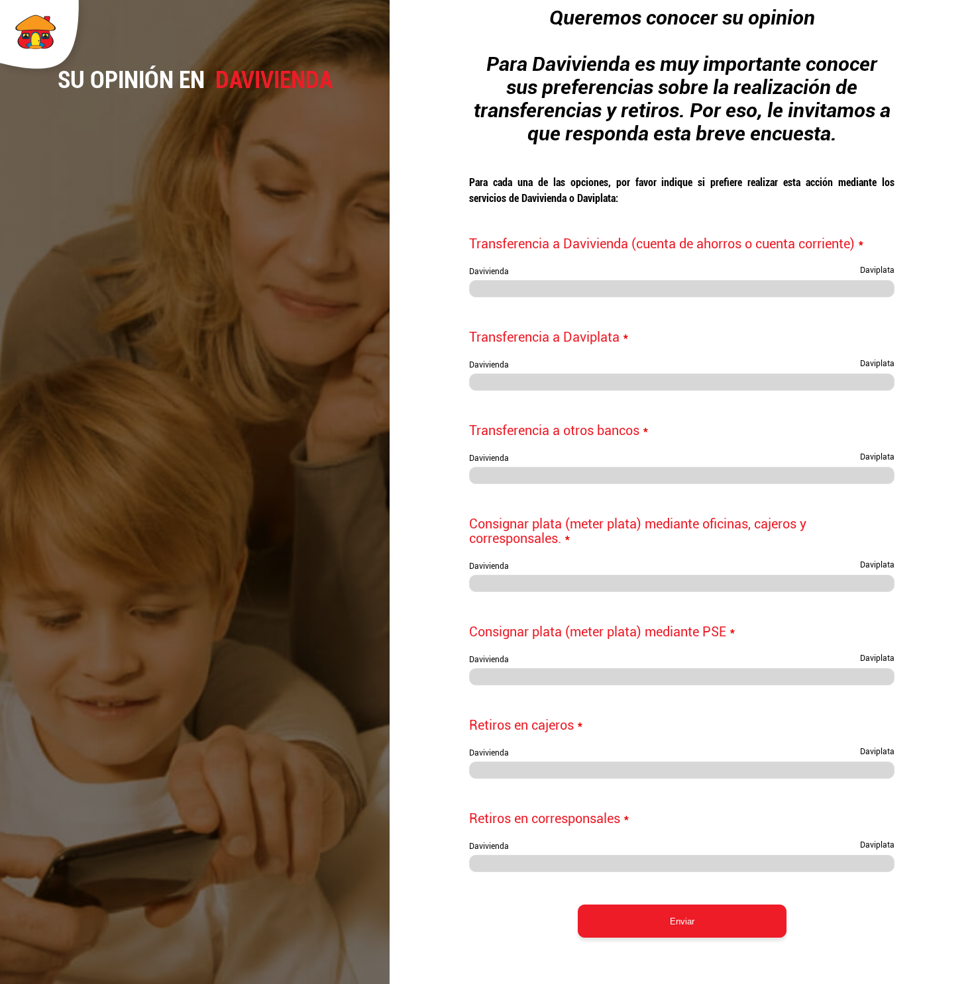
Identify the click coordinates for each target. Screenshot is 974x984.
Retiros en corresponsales (549, 818)
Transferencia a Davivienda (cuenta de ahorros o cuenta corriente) (666, 244)
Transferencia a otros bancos (559, 430)
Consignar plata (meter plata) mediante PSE (602, 632)
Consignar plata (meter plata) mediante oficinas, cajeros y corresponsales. (637, 531)
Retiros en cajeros (526, 725)
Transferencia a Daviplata (549, 337)
